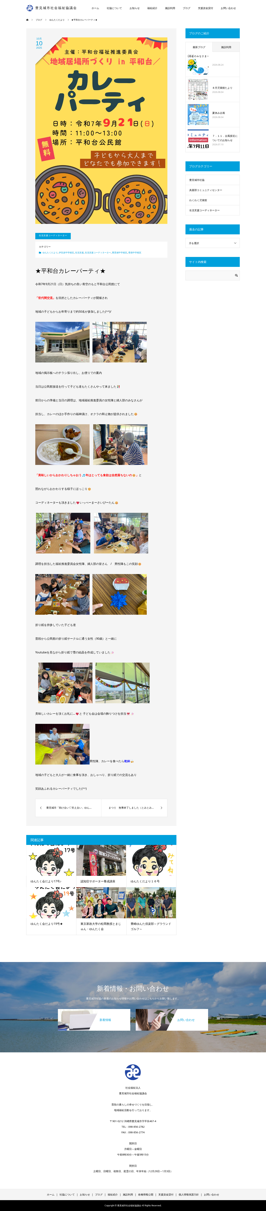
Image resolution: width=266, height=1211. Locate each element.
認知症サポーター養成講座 (98, 881)
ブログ (186, 8)
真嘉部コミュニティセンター (205, 190)
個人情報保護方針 (189, 1194)
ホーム (95, 8)
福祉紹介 (152, 8)
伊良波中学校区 (66, 252)
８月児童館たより (222, 87)
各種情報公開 (145, 1194)
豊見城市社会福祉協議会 (56, 8)
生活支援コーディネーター (98, 252)
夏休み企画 (218, 113)
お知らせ (135, 8)
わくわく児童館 (198, 200)
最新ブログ (199, 47)
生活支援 (79, 252)
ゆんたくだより (50, 252)
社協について (114, 8)
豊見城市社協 (196, 180)
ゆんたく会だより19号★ (47, 924)
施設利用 (170, 8)
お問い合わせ (228, 8)
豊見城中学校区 (119, 252)
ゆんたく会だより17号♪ (46, 881)
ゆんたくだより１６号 (145, 881)
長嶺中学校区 (134, 252)
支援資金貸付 (205, 8)
